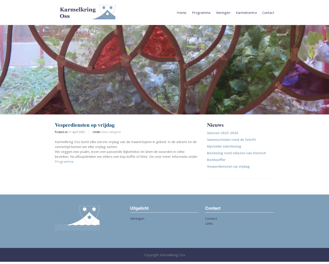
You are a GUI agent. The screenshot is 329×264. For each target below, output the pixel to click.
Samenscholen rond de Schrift (231, 139)
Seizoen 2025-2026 (222, 133)
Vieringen (223, 12)
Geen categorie (111, 132)
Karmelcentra (246, 12)
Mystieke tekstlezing (224, 146)
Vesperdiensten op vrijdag (228, 166)
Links (209, 223)
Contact (268, 12)
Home (181, 12)
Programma (201, 12)
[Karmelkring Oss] (164, 12)
